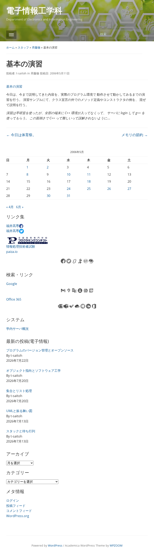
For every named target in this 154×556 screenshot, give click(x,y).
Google (11, 284)
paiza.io (12, 251)
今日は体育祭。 (21, 134)
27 (129, 188)
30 (48, 195)
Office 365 (13, 299)
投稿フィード (15, 505)
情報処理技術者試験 (20, 246)
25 (89, 188)
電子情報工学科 (34, 10)
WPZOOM (116, 545)
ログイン (12, 500)
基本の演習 (14, 86)
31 (68, 195)
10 (68, 174)
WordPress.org (17, 516)
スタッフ (23, 47)
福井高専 (12, 226)
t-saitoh (21, 73)
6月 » (19, 207)
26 (109, 188)
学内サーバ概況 (17, 328)
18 (89, 181)
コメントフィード (19, 510)
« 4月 (10, 207)
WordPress (55, 545)
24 (68, 188)
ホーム (10, 47)
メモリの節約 (135, 134)
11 (89, 174)
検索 (143, 34)
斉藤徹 (36, 47)
